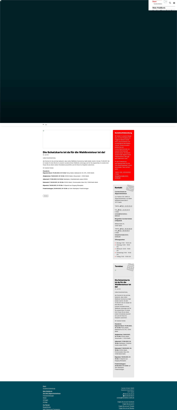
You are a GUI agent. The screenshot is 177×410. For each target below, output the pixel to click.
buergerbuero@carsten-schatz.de (122, 177)
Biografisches (47, 407)
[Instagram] (52, 3)
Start (46, 124)
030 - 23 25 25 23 (126, 206)
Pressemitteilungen (48, 395)
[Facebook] (43, 3)
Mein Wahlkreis (158, 8)
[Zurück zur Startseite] (43, 124)
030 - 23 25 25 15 (124, 210)
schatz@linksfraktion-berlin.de (121, 214)
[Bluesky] (50, 3)
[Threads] (48, 3)
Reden (45, 398)
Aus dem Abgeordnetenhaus (51, 393)
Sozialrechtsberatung (49, 388)
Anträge (45, 402)
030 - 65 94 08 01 (124, 230)
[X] (46, 3)
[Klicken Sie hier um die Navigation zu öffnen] (174, 3)
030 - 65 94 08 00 (125, 172)
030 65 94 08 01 (129, 395)
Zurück (46, 196)
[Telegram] (55, 3)
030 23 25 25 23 (129, 393)
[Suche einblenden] (170, 3)
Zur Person (46, 405)
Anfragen (45, 400)
